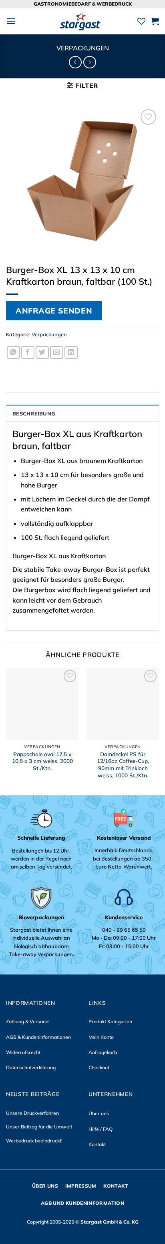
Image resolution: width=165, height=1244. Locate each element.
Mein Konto (101, 1037)
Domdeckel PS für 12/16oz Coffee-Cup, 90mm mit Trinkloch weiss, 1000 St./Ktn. (123, 765)
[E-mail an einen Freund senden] (56, 352)
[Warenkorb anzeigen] (155, 21)
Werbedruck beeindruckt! (34, 1141)
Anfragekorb (103, 1052)
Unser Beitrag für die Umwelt (39, 1127)
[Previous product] (89, 62)
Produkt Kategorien (110, 1021)
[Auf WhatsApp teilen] (13, 352)
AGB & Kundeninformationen (38, 1037)
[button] (11, 21)
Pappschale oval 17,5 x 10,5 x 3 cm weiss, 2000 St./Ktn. (42, 761)
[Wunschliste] (141, 21)
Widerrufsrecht (23, 1052)
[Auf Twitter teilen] (42, 352)
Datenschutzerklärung (31, 1067)
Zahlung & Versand (27, 1021)
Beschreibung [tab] (33, 413)
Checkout (99, 1067)
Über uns (99, 1113)
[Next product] (75, 62)
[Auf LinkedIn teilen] (71, 352)
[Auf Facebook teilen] (27, 352)
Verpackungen (82, 48)
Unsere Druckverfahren (32, 1113)
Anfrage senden (54, 310)
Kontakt (97, 1144)
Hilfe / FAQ (101, 1129)
